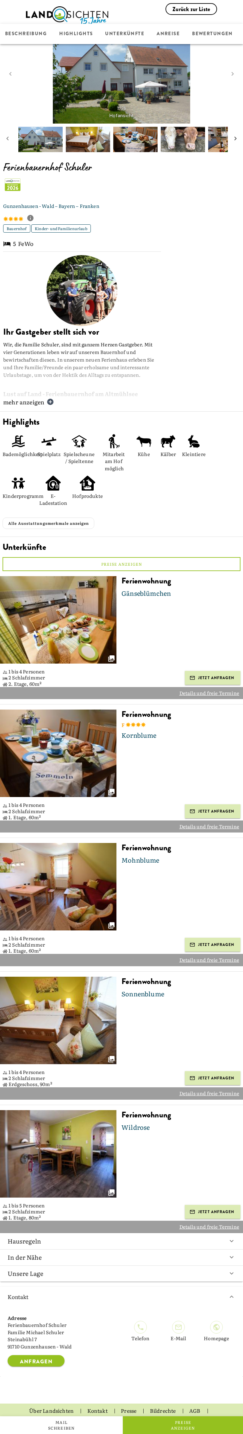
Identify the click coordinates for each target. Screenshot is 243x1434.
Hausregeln (24, 1241)
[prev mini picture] (7, 139)
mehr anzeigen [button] (23, 402)
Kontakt (18, 1297)
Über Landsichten (52, 1410)
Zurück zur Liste (191, 9)
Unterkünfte (124, 33)
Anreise (168, 33)
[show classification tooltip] (33, 218)
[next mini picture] (235, 139)
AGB (195, 1410)
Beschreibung (26, 33)
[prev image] (10, 74)
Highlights (76, 33)
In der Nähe (25, 1257)
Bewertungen (212, 33)
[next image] (232, 74)
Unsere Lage (25, 1273)
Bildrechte (163, 1410)
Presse (129, 1410)
